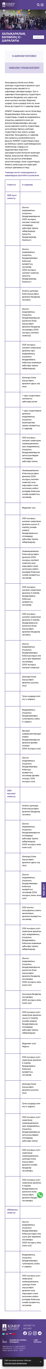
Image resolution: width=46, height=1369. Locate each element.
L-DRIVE (4, 1341)
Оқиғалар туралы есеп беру (24, 68)
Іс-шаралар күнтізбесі (24, 56)
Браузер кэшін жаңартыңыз (16, 1363)
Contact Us (38, 37)
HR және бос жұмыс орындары (18, 1341)
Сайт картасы (37, 1341)
